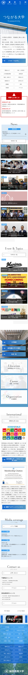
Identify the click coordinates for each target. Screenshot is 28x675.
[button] (2, 642)
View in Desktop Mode (7, 634)
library (7, 92)
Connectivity (21, 650)
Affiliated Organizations (21, 665)
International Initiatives (14, 434)
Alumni (20, 85)
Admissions (7, 76)
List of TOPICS (14, 268)
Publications (7, 665)
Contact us (9, 3)
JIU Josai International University (3, 3)
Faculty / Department (21, 657)
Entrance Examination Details (7, 81)
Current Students (21, 88)
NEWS (7, 654)
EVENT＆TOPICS (21, 654)
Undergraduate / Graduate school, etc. (21, 76)
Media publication (14, 550)
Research (21, 92)
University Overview (7, 650)
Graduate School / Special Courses (7, 661)
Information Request (20, 81)
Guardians (7, 88)
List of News (14, 154)
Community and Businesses (7, 85)
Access (20, 95)
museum (7, 95)
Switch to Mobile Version (21, 634)
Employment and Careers (21, 661)
